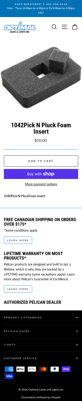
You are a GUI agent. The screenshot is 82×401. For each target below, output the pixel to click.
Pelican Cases (17, 331)
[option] (41, 8)
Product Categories (23, 317)
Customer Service (20, 358)
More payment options (41, 184)
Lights (10, 344)
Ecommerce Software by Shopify (41, 397)
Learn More (18, 240)
